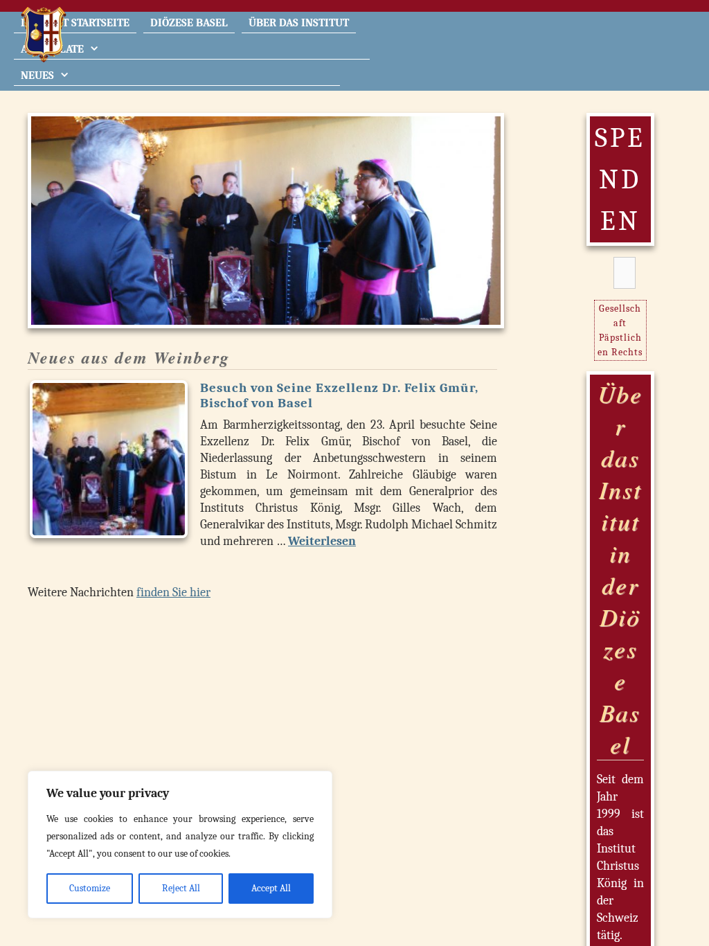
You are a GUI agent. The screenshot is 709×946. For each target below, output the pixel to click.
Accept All (271, 888)
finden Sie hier (173, 592)
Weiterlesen (322, 541)
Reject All (181, 888)
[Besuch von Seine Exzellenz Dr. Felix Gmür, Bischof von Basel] (109, 459)
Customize (89, 888)
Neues (37, 75)
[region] (180, 844)
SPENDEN (620, 179)
